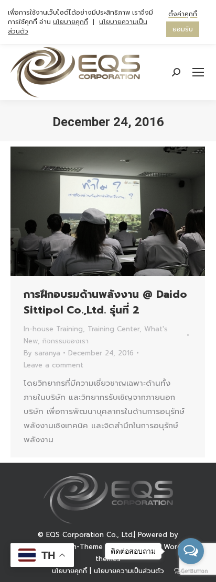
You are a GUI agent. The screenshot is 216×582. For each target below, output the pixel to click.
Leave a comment (53, 365)
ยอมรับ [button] (182, 29)
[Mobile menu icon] (198, 72)
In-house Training (53, 329)
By (42, 353)
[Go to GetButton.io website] (191, 571)
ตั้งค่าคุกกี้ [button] (182, 14)
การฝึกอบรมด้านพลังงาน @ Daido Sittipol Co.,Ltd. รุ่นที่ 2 (105, 302)
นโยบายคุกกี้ (70, 22)
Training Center (113, 329)
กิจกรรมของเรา (65, 341)
